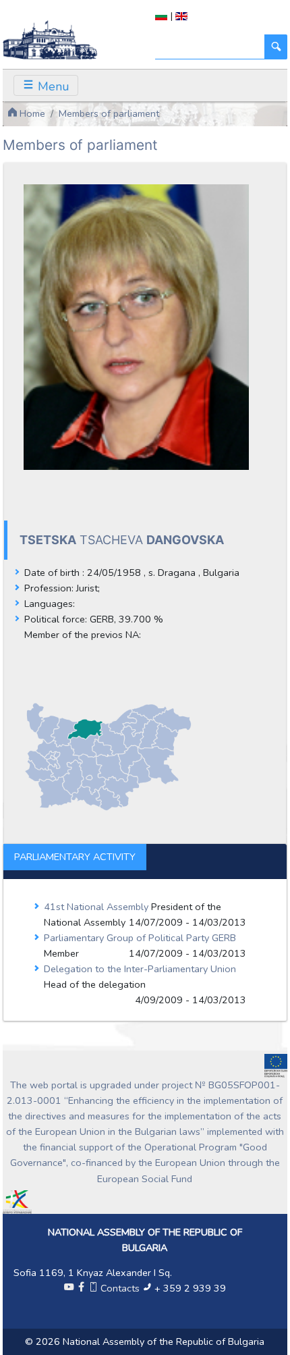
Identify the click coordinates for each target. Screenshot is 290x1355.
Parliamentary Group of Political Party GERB (140, 938)
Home (31, 113)
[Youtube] (69, 1288)
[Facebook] (81, 1288)
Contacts (120, 1288)
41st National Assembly (97, 906)
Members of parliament (109, 113)
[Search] (275, 46)
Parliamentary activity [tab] (75, 857)
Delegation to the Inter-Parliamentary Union (140, 969)
